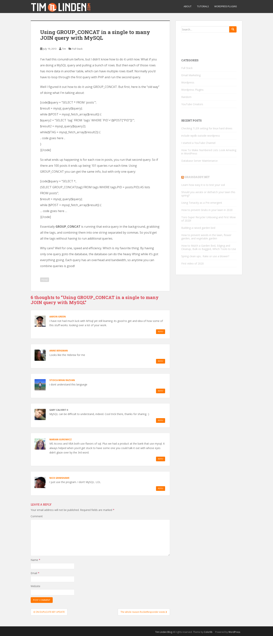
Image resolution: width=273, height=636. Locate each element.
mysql (44, 279)
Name (35, 560)
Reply (160, 331)
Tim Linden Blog (163, 632)
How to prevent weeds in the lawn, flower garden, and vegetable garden (206, 236)
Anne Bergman (58, 350)
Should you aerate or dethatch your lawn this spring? (208, 193)
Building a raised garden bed (198, 228)
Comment (37, 516)
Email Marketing (191, 75)
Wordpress (187, 82)
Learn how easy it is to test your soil (203, 185)
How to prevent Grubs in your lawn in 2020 (207, 210)
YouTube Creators (192, 104)
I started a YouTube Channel (198, 143)
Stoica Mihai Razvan (62, 380)
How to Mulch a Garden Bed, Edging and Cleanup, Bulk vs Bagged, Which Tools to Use (208, 247)
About (187, 6)
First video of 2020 (192, 263)
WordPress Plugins (225, 6)
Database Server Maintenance (199, 160)
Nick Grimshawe (59, 478)
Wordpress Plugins (192, 89)
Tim (64, 48)
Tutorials (203, 6)
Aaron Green (57, 316)
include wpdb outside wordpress (200, 135)
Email (35, 573)
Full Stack (77, 48)
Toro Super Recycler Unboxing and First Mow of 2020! (208, 218)
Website (35, 586)
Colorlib (208, 632)
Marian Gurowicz (60, 439)
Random (186, 97)
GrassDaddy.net (197, 177)
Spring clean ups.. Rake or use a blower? (205, 256)
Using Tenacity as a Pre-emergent (201, 202)
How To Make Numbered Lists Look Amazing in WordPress (208, 151)
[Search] (233, 29)
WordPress (234, 632)
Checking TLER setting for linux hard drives (206, 128)
